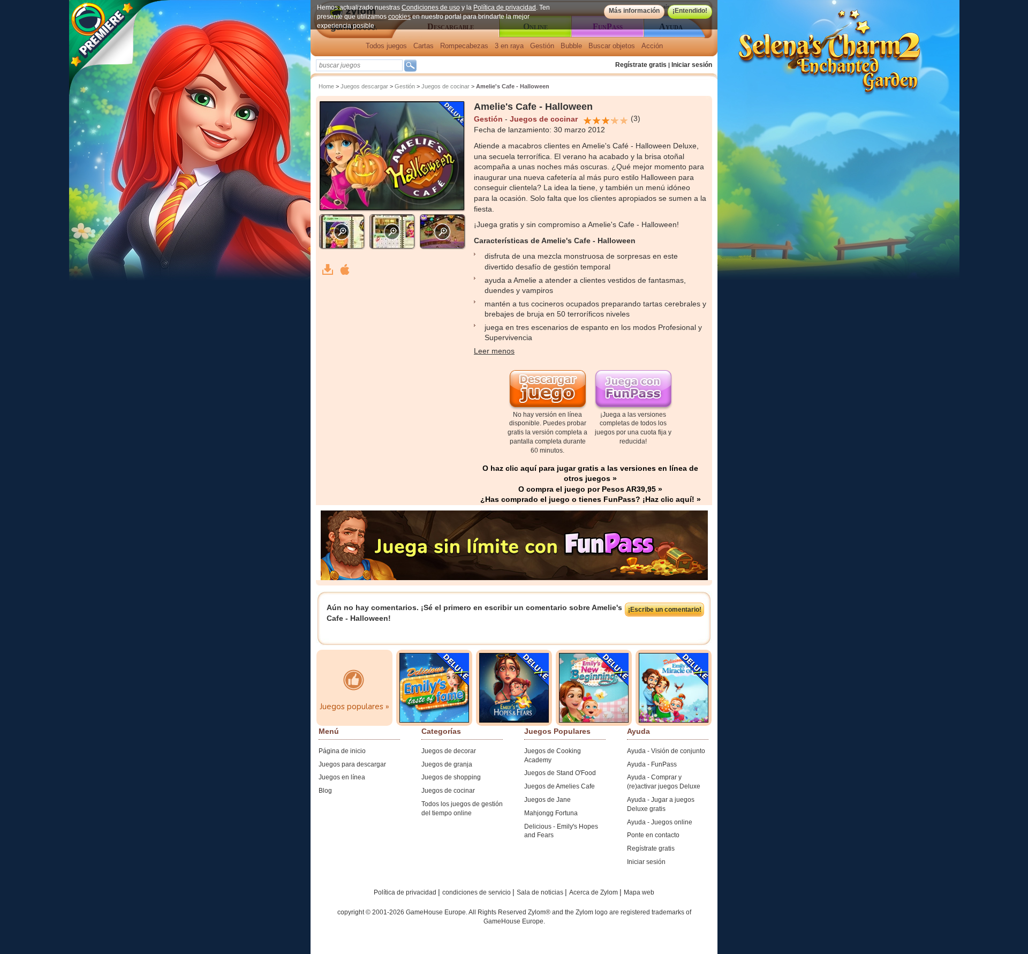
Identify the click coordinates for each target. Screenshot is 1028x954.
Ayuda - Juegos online (659, 822)
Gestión (542, 46)
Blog (325, 790)
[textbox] (359, 65)
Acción (652, 46)
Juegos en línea (342, 777)
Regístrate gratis (641, 65)
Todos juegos (386, 46)
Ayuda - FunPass (652, 764)
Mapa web (639, 892)
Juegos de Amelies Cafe (559, 786)
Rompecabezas (464, 46)
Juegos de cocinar (445, 86)
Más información (634, 10)
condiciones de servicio (477, 892)
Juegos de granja (446, 764)
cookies (399, 16)
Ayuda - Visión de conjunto (666, 751)
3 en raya (509, 46)
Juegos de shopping (451, 777)
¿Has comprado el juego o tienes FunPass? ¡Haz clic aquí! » (590, 499)
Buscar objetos (611, 46)
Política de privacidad (504, 7)
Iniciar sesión (691, 65)
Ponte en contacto (653, 835)
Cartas (423, 46)
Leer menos (494, 351)
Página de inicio (342, 751)
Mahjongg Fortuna (551, 813)
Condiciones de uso (431, 7)
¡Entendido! (689, 10)
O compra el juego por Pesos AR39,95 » (590, 489)
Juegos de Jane (547, 799)
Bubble (571, 46)
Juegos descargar (364, 86)
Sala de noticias (541, 892)
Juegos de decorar (448, 751)
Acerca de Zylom (594, 892)
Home (326, 86)
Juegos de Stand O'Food (560, 773)
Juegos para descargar (352, 764)
